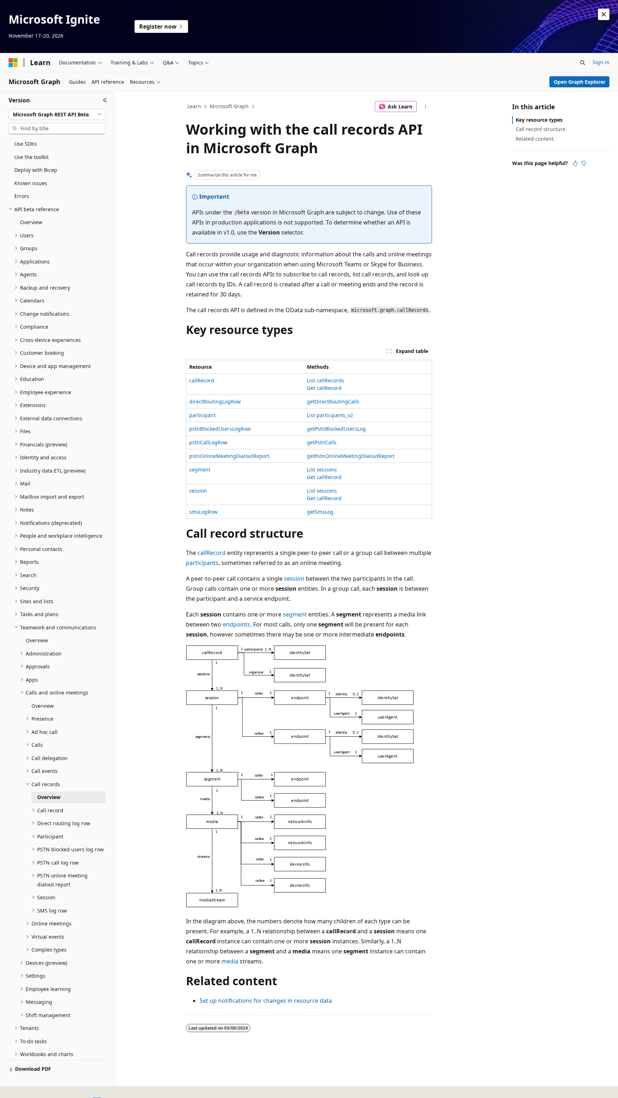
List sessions (322, 469)
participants (202, 563)
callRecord (201, 380)
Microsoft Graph (229, 106)
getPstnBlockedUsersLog (336, 428)
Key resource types (539, 119)
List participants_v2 (330, 415)
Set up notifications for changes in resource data (266, 1001)
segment (199, 469)
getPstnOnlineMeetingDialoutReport (350, 456)
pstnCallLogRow (208, 442)
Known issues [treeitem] (30, 183)
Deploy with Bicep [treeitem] (35, 169)
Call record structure (540, 129)
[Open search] (582, 62)
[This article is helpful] (575, 163)
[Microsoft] (13, 62)
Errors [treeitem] (21, 196)
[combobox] (57, 114)
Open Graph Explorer (579, 81)
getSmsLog (320, 511)
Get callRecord (324, 387)
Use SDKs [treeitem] (25, 143)
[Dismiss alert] (603, 14)
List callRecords (325, 380)
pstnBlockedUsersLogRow (220, 428)
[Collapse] (105, 100)
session (198, 490)
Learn (194, 106)
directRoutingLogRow (215, 401)
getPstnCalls (322, 442)
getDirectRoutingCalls (333, 401)
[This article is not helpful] (583, 163)
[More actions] (426, 106)
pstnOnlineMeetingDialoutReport (229, 456)
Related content (535, 138)
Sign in (601, 62)
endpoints (236, 624)
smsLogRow (203, 511)
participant (202, 415)
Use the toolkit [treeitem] (31, 157)
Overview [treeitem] (31, 222)
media (229, 961)
